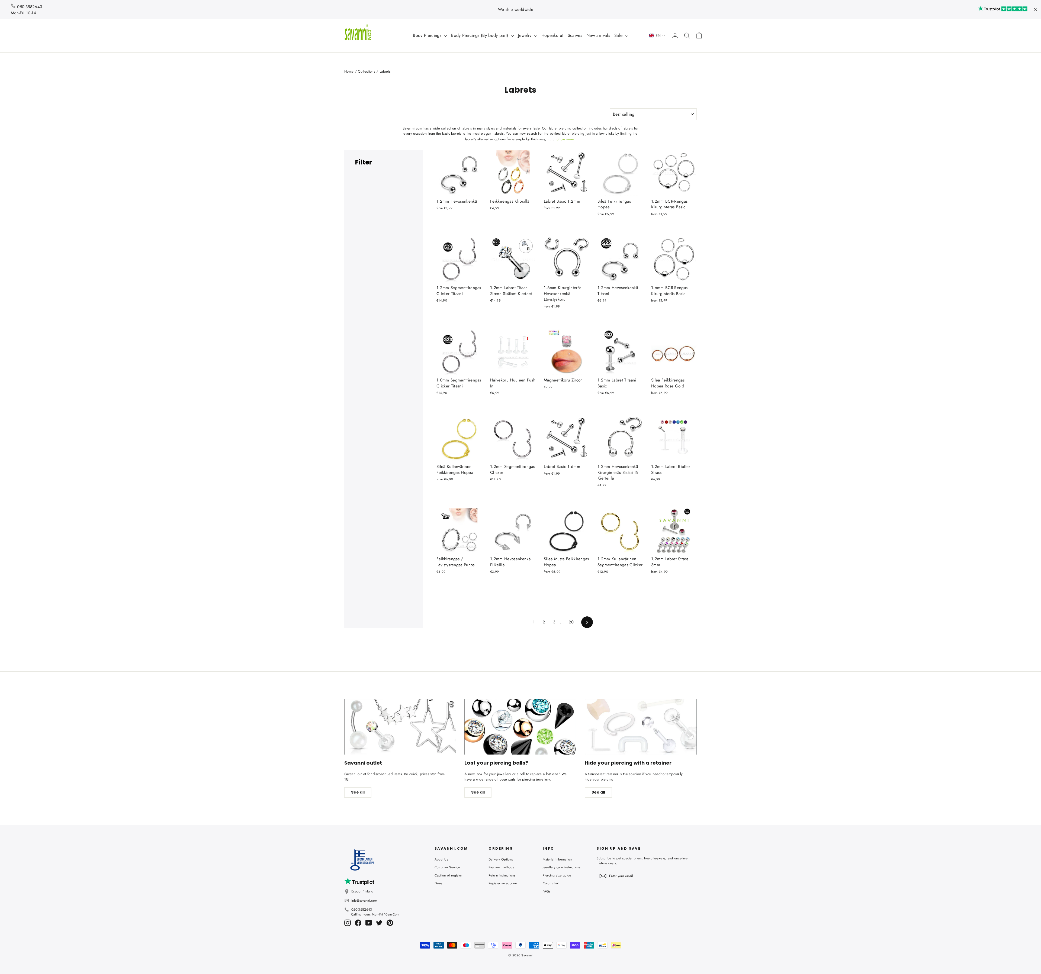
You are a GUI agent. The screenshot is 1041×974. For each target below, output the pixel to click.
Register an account (503, 883)
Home (349, 71)
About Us (441, 859)
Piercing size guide (557, 875)
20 (571, 622)
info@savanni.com (364, 900)
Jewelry (525, 35)
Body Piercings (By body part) (480, 35)
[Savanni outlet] (400, 727)
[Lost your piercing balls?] (520, 727)
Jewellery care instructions (562, 867)
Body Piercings (428, 35)
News (438, 883)
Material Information (557, 859)
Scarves (575, 35)
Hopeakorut (552, 35)
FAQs (547, 891)
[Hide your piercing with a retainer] (641, 727)
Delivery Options (501, 859)
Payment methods (501, 867)
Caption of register (448, 875)
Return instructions (502, 875)
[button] (657, 36)
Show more (565, 139)
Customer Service (447, 867)
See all (358, 792)
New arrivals (598, 35)
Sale (619, 35)
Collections (366, 71)
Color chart (551, 883)
